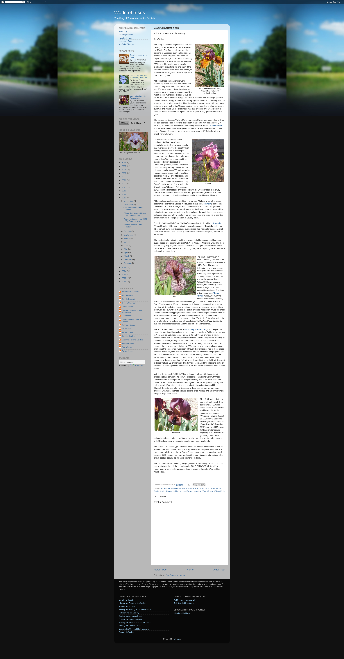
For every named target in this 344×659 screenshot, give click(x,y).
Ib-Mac (176, 491)
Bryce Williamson (129, 303)
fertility (162, 491)
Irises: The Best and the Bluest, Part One (138, 77)
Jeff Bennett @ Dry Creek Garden (132, 321)
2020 (124, 184)
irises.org (123, 31)
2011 (124, 282)
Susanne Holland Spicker (132, 340)
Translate (139, 365)
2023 (124, 173)
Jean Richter (127, 316)
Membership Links (182, 613)
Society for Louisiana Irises (130, 619)
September (129, 235)
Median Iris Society (127, 606)
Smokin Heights (128, 336)
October (127, 231)
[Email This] (194, 484)
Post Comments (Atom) (175, 575)
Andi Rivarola (127, 296)
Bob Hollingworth (129, 299)
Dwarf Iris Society (126, 600)
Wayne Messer (128, 351)
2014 (124, 271)
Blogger (177, 639)
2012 (124, 278)
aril (162, 488)
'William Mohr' (216, 126)
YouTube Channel (126, 44)
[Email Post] (189, 485)
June (126, 246)
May (126, 249)
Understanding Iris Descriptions (138, 97)
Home (190, 569)
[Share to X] (199, 484)
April (126, 253)
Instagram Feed (125, 41)
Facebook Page (125, 38)
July (126, 242)
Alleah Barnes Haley (130, 292)
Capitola (211, 488)
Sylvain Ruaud (128, 343)
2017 (124, 194)
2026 (124, 162)
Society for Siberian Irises (130, 626)
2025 (124, 166)
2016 (124, 198)
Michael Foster (186, 491)
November (128, 205)
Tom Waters (208, 491)
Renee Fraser (127, 332)
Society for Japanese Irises (130, 616)
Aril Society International (194, 329)
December (128, 201)
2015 (124, 268)
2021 (124, 180)
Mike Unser (126, 329)
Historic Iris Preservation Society (132, 603)
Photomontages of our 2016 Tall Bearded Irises (135, 220)
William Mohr (219, 491)
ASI (194, 488)
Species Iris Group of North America (134, 629)
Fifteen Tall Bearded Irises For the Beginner (134, 214)
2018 (124, 191)
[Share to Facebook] (201, 484)
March (127, 256)
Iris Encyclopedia (126, 35)
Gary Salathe (127, 307)
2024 (124, 170)
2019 (124, 187)
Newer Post (160, 569)
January (127, 263)
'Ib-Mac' (207, 204)
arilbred (189, 488)
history (169, 491)
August (127, 238)
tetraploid (197, 491)
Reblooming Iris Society (129, 613)
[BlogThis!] (196, 484)
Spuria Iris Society (126, 632)
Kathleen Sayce (128, 325)
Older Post (219, 569)
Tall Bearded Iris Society (184, 603)
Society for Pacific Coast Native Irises (134, 623)
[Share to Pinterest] (204, 484)
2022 (124, 177)
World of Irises (129, 12)
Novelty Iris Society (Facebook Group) (135, 610)
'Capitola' (217, 223)
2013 (124, 275)
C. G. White (202, 488)
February (128, 260)
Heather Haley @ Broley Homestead (132, 311)
